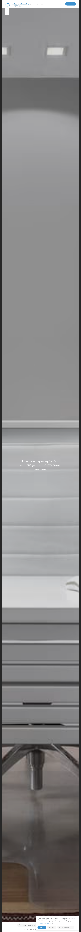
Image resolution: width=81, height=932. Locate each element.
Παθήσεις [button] (48, 4)
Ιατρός (30, 4)
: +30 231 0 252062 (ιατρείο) (29, 925)
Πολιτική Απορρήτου (46, 923)
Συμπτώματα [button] (58, 4)
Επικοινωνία (70, 4)
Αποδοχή (42, 927)
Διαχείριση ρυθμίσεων (65, 927)
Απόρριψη (51, 927)
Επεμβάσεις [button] (39, 4)
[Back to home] (17, 8)
